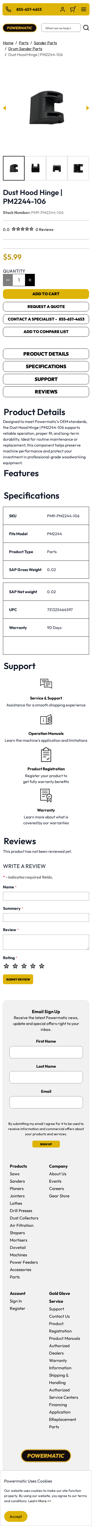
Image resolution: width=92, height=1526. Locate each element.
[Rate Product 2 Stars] (15, 966)
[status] (19, 280)
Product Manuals (64, 1338)
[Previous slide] (5, 108)
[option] (14, 168)
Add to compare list (46, 331)
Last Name (46, 1066)
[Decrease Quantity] (8, 280)
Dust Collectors (24, 1217)
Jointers (17, 1195)
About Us (57, 1173)
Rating (10, 957)
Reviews (46, 392)
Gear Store (59, 1195)
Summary (13, 908)
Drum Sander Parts (25, 48)
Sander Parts (45, 42)
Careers (56, 1188)
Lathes (16, 1203)
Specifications (46, 366)
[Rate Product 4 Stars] (32, 966)
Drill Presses (21, 1210)
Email (46, 1091)
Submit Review (18, 979)
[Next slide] (87, 108)
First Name (46, 1041)
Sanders (17, 1181)
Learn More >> (39, 1501)
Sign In (16, 1300)
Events (55, 1181)
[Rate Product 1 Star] (6, 966)
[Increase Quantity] (30, 280)
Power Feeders (24, 1262)
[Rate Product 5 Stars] (41, 966)
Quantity (14, 271)
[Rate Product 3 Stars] (24, 966)
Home (8, 42)
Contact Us (59, 1316)
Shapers (17, 1232)
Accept (16, 1516)
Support (46, 379)
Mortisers (18, 1240)
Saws (14, 1173)
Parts (23, 42)
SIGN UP (46, 1144)
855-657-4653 (29, 9)
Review (11, 929)
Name (10, 886)
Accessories (20, 1269)
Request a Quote (46, 306)
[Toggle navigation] (84, 9)
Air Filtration (21, 1225)
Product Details (46, 354)
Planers (17, 1188)
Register (17, 1308)
